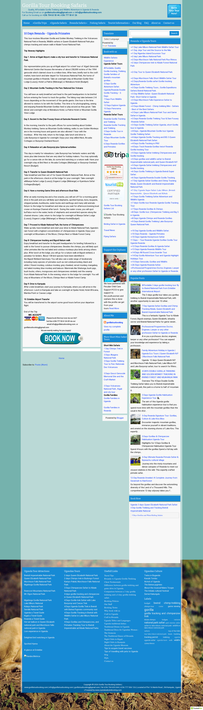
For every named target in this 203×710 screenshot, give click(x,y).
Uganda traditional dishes (115, 623)
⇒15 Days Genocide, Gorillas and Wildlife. (149, 262)
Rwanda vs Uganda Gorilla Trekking (120, 578)
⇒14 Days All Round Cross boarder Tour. (148, 252)
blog (106, 654)
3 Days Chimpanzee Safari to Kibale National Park (80, 589)
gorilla (149, 610)
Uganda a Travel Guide (34, 612)
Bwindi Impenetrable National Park (39, 575)
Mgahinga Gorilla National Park (38, 584)
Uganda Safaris (59, 23)
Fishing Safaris (97, 23)
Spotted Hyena (31, 643)
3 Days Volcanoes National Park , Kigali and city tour (113, 389)
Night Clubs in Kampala (114, 642)
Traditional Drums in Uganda (116, 626)
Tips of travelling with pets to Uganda (121, 651)
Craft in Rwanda (111, 617)
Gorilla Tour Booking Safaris (54, 5)
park (167, 623)
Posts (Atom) (41, 364)
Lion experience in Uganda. (36, 631)
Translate (112, 46)
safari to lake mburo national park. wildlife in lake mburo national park (162, 626)
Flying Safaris (110, 236)
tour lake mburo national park (155, 634)
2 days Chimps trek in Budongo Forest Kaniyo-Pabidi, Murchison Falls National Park (82, 581)
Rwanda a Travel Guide (34, 619)
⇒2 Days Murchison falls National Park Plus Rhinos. (153, 59)
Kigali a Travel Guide (33, 615)
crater (161, 606)
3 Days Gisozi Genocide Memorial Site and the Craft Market (114, 376)
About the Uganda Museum (116, 645)
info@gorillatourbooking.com (61, 687)
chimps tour (149, 606)
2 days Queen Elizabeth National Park (81, 575)
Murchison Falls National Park (37, 581)
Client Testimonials (112, 582)
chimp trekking (172, 602)
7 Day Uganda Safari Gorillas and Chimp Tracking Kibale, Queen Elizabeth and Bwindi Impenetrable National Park (160, 309)
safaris (147, 631)
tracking (177, 634)
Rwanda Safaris (78, 23)
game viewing (174, 606)
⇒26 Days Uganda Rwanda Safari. (145, 265)
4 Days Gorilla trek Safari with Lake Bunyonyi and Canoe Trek (80, 602)
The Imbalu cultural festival (156, 591)
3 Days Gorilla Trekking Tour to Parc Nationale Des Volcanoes (114, 364)
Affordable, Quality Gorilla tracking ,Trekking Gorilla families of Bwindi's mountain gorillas (115, 74)
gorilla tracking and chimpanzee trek (162, 615)
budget (147, 603)
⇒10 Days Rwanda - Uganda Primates (147, 234)
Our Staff (108, 604)
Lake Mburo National (33, 603)
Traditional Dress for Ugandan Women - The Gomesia (121, 631)
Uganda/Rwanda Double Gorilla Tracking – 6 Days (114, 93)
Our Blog (137, 23)
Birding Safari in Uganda (114, 224)
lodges (165, 619)
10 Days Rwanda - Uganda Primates (47, 33)
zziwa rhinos (149, 643)
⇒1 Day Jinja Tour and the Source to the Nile (150, 50)
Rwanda (129, 635)
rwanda (172, 623)
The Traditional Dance (113, 635)
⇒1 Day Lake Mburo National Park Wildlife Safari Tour (154, 47)
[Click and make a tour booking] (174, 11)
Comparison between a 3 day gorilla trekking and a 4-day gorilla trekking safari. (120, 594)
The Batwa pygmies (153, 584)
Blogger (120, 418)
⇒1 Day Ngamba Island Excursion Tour (147, 53)
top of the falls (174, 631)
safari (178, 623)
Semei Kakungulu (152, 594)
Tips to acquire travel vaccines (118, 648)
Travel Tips (109, 575)
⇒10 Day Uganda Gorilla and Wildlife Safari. (149, 230)
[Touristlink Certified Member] (114, 190)
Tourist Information (118, 23)
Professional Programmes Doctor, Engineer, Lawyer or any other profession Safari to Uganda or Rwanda (160, 329)
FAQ (146, 23)
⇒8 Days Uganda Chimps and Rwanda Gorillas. (151, 218)
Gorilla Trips (40, 23)
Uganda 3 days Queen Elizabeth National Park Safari (153, 504)
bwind (157, 602)
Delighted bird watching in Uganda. (39, 637)
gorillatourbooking (115, 322)
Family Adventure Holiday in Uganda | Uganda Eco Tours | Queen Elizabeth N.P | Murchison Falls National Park (160, 353)
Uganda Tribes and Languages (117, 620)
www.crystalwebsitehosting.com (108, 690)
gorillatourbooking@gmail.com (87, 687)
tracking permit (151, 637)
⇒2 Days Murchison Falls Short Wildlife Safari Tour (153, 78)
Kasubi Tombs (150, 578)
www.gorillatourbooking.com (36, 687)
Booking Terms (111, 607)
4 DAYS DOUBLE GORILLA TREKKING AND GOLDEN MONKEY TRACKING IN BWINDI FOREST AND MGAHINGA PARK (160, 374)
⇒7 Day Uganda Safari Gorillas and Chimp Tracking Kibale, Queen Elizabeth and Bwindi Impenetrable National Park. (153, 183)
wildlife (177, 640)
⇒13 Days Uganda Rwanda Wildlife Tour (148, 249)
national (177, 620)
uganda (177, 637)
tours (170, 634)
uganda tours (162, 640)
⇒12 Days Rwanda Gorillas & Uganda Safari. (150, 246)
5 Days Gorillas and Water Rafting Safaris (147, 515)
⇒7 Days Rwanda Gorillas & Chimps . (147, 209)
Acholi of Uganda (152, 581)
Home (26, 23)
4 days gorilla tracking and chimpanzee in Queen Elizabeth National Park (81, 595)
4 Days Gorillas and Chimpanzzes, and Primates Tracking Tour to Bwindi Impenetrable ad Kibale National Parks (81, 625)
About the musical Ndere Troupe (159, 588)
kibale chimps (149, 619)
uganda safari (149, 640)
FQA (106, 657)
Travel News (109, 230)
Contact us (168, 23)
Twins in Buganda (152, 575)
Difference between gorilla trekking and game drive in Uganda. (121, 587)
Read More (114, 308)
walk (170, 640)
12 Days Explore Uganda (115, 105)
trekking (166, 637)
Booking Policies (111, 601)
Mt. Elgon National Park (34, 594)
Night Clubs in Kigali (113, 639)
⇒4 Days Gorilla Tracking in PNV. (145, 143)
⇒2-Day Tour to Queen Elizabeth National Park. (151, 72)
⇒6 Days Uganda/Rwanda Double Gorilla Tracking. (152, 177)
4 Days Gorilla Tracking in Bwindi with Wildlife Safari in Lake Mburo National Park (81, 615)
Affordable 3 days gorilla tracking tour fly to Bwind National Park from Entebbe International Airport (160, 288)
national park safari (154, 622)
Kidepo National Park (33, 606)
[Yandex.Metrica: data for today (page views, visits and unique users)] (32, 656)
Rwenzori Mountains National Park (39, 591)
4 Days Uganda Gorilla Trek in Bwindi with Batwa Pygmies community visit (80, 608)
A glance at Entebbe (33, 650)
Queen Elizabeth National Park (37, 578)
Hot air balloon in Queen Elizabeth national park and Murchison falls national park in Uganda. (39, 625)
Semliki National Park (33, 609)
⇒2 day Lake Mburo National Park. (145, 56)
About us (156, 23)
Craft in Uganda (111, 614)
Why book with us (112, 610)
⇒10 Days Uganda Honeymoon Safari (147, 237)
